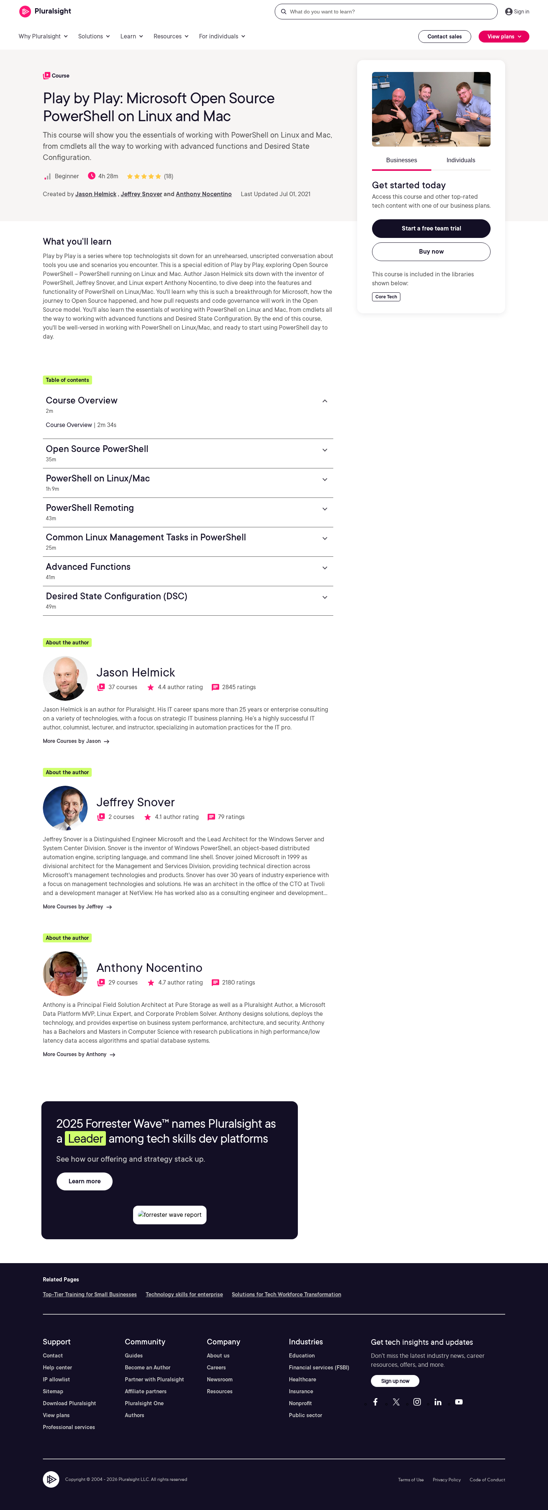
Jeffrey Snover (141, 194)
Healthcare (302, 1379)
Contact (53, 1356)
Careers (216, 1368)
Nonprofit (300, 1403)
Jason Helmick (95, 194)
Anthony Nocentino (204, 194)
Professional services (69, 1427)
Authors (134, 1415)
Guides (134, 1356)
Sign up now (395, 1380)
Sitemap (53, 1391)
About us (218, 1356)
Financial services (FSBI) (319, 1368)
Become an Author (147, 1368)
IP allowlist (56, 1379)
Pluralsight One (144, 1403)
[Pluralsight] (45, 11)
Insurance (301, 1391)
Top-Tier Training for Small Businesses (90, 1294)
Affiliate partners (146, 1391)
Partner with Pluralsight (154, 1379)
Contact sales (445, 37)
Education (302, 1356)
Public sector (305, 1415)
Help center (57, 1368)
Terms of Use (411, 1479)
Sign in (521, 12)
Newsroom (220, 1379)
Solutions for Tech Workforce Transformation (286, 1294)
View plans (56, 1415)
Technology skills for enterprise (184, 1294)
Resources (220, 1391)
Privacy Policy (447, 1479)
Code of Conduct (487, 1479)
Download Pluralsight (69, 1403)
